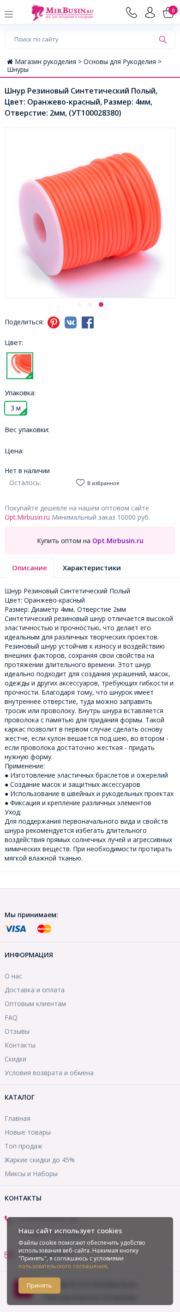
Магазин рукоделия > (49, 61)
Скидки (15, 1058)
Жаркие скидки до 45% (40, 1159)
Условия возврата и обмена (49, 1072)
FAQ (11, 1017)
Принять (39, 1285)
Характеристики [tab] (92, 567)
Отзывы (17, 1031)
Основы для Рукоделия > (123, 61)
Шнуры (18, 69)
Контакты (20, 1045)
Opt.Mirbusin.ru (27, 517)
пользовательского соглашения (62, 1266)
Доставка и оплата (35, 989)
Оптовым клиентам (35, 1003)
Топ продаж (23, 1146)
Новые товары (28, 1132)
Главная (17, 1118)
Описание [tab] (29, 567)
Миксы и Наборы (31, 1173)
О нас (13, 976)
